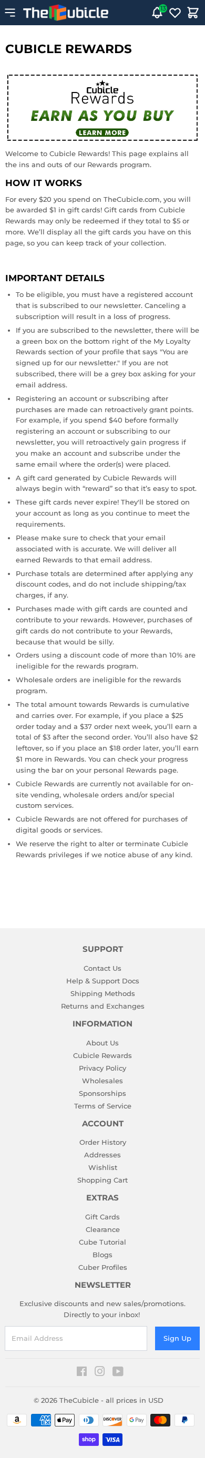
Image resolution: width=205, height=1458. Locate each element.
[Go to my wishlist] (175, 12)
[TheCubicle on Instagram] (100, 1373)
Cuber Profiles (102, 1267)
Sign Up (177, 1338)
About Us (102, 1043)
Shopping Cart (102, 1180)
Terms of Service (102, 1106)
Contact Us (102, 968)
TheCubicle (79, 1400)
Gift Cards (102, 1217)
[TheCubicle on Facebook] (81, 1373)
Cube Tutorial (102, 1242)
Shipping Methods (102, 993)
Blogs (102, 1254)
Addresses (102, 1155)
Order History (102, 1142)
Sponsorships (102, 1093)
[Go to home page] (65, 12)
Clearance (103, 1229)
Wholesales (102, 1080)
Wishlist (102, 1167)
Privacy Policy (102, 1068)
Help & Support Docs (102, 981)
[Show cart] (193, 12)
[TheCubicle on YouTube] (118, 1373)
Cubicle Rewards (102, 1055)
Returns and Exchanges (103, 1006)
